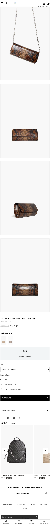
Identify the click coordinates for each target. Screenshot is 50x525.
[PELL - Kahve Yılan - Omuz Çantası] (10, 340)
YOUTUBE (25, 508)
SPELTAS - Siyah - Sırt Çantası (12, 475)
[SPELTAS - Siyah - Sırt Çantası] (17, 449)
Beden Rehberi (5, 375)
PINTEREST (43, 504)
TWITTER (32, 504)
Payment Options (8, 410)
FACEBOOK (21, 504)
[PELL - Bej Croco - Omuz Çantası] (3, 340)
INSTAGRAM (7, 504)
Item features (7, 398)
